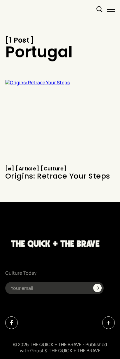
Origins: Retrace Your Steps (57, 176)
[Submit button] (97, 288)
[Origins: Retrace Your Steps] (60, 121)
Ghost (37, 350)
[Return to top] (108, 322)
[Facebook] (11, 322)
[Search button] (99, 9)
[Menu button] (111, 9)
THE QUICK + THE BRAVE (56, 344)
